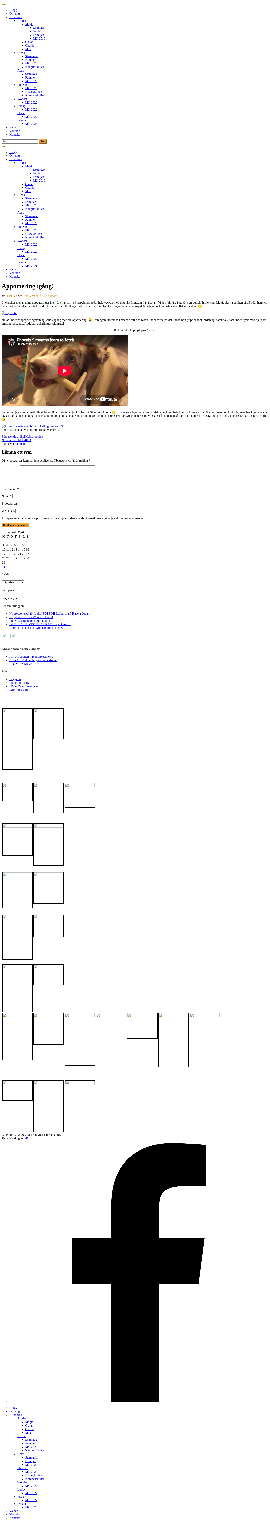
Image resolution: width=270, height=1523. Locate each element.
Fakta (36, 31)
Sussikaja (11, 296)
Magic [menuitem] (29, 1422)
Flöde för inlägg (19, 682)
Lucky (21, 106)
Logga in (15, 679)
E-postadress (11, 503)
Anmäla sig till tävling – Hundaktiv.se (33, 660)
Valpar (13, 127)
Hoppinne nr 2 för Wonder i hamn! (31, 617)
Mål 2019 (39, 38)
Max (28, 49)
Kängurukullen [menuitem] (34, 1450)
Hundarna (15, 17)
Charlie (29, 45)
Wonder (22, 99)
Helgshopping (22, 436)
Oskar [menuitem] (29, 1425)
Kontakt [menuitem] (14, 1518)
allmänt (52, 296)
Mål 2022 (31, 102)
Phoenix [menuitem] (22, 1468)
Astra (20, 70)
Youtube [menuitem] (14, 1514)
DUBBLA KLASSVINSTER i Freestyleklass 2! (40, 624)
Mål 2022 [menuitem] (31, 1486)
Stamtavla (39, 27)
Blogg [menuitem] (13, 1407)
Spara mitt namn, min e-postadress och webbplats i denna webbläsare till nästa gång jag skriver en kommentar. (74, 518)
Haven (21, 52)
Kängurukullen (34, 67)
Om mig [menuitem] (14, 1411)
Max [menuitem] (28, 1432)
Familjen (38, 35)
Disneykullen (33, 91)
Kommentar (10, 489)
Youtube (14, 131)
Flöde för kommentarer (23, 686)
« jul (4, 566)
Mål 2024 (31, 123)
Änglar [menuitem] (21, 1418)
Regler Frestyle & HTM (24, 663)
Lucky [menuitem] (21, 1489)
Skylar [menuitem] (21, 1496)
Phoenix (22, 84)
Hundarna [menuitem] (15, 1415)
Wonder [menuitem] (22, 1482)
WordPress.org (18, 689)
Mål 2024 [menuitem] (31, 1507)
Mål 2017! (16, 440)
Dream (21, 120)
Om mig (14, 13)
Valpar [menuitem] (13, 1511)
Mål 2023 (31, 63)
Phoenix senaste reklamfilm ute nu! (31, 620)
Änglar (21, 20)
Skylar (21, 113)
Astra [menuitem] (20, 1454)
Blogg (13, 10)
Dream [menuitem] (21, 1503)
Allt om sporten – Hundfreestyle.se (31, 656)
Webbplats (8, 510)
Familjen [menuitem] (30, 1443)
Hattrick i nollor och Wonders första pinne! (36, 627)
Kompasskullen (35, 95)
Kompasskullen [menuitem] (35, 1479)
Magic (29, 24)
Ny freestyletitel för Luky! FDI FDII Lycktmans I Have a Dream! (50, 613)
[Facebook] (138, 1401)
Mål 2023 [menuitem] (31, 1447)
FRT (27, 1138)
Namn (7, 496)
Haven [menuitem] (21, 1436)
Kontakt (14, 134)
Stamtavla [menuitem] (31, 1439)
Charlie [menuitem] (29, 1429)
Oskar (29, 42)
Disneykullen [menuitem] (33, 1475)
